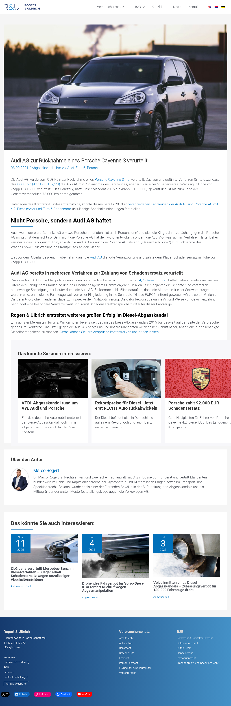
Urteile (59, 168)
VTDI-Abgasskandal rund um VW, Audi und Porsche (50, 405)
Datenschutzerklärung (16, 662)
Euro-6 (80, 168)
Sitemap (8, 672)
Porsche (93, 168)
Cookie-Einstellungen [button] (16, 677)
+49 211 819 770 (15, 642)
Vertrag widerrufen (16, 683)
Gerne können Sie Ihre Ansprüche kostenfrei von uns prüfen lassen (109, 332)
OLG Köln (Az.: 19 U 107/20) (38, 184)
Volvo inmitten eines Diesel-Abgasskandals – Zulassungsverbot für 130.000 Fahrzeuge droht (184, 586)
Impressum (10, 657)
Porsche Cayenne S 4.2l (112, 179)
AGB (6, 667)
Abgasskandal (42, 168)
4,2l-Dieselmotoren (153, 280)
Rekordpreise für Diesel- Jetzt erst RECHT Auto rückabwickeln (126, 405)
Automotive (17, 586)
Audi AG (96, 257)
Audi (70, 168)
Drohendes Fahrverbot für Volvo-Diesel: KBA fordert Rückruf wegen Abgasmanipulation (114, 587)
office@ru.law (12, 647)
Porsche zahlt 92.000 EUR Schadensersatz (193, 405)
